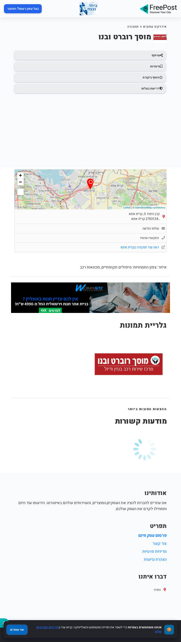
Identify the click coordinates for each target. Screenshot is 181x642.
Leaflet (126, 207)
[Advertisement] (90, 128)
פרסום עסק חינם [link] (152, 536)
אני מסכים (17, 629)
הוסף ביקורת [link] (151, 77)
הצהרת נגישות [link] (155, 559)
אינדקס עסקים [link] (155, 26)
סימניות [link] (155, 66)
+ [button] (20, 175)
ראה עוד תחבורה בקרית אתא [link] (140, 247)
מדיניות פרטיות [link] (154, 551)
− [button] (20, 182)
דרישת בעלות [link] (150, 88)
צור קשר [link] (160, 544)
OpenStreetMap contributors (150, 207)
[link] (158, 8)
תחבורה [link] (133, 26)
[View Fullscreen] (20, 192)
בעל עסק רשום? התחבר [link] (23, 8)
